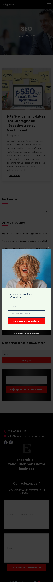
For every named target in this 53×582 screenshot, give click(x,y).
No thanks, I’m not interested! (26, 334)
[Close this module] (48, 247)
